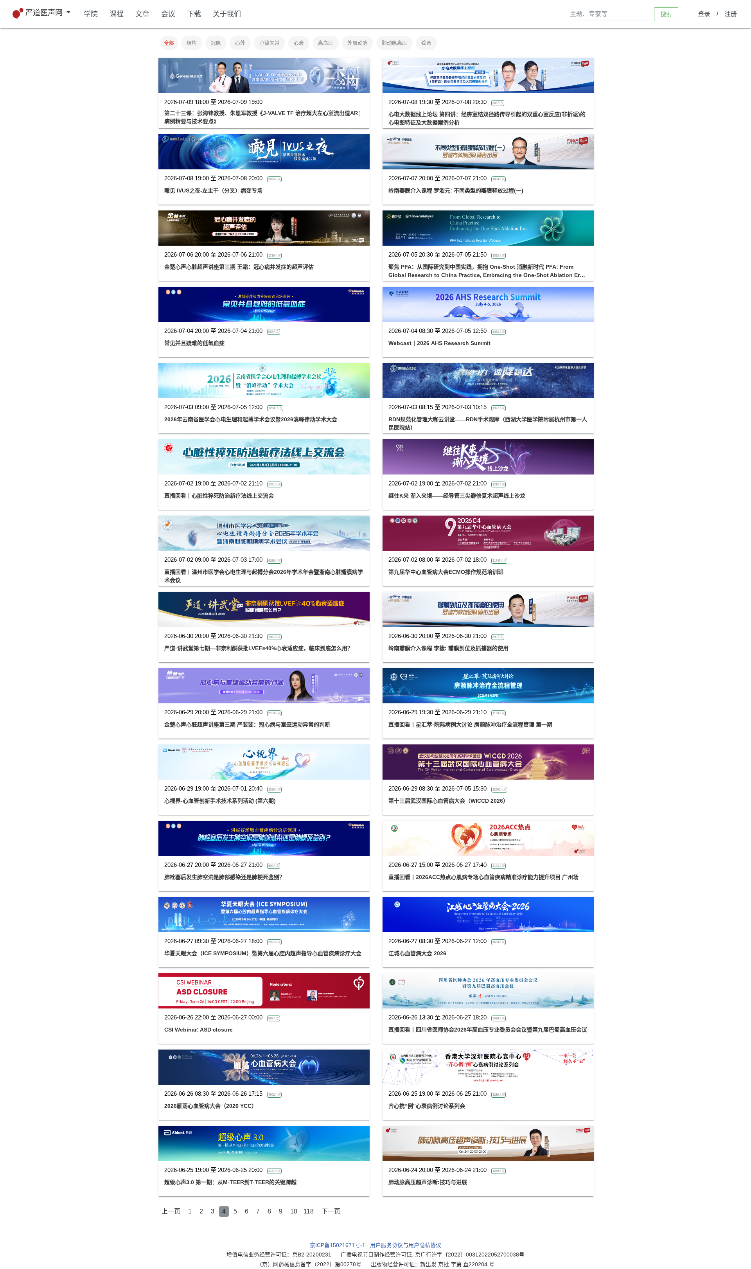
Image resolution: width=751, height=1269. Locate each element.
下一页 (331, 1211)
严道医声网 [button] (45, 13)
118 (309, 1211)
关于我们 (227, 14)
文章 (142, 14)
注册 (730, 14)
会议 (168, 14)
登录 (704, 14)
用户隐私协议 (424, 1245)
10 (293, 1211)
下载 (194, 14)
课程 (117, 14)
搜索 (666, 14)
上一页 (171, 1211)
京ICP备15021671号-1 (337, 1245)
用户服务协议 (386, 1245)
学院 (91, 14)
